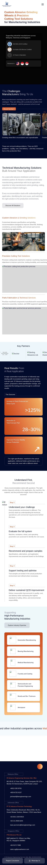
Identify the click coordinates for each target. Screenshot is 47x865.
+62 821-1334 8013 (17, 817)
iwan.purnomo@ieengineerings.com (22, 825)
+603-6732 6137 (16, 792)
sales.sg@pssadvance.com (19, 849)
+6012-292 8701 (16, 788)
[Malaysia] (17, 63)
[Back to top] (40, 766)
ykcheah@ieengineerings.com (20, 796)
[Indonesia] (22, 63)
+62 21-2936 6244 (16, 821)
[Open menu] (42, 4)
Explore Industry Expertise (17, 625)
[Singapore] (27, 63)
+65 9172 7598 (15, 845)
